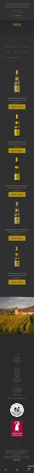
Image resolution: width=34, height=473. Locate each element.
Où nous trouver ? (17, 361)
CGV (27, 458)
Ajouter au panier (17, 107)
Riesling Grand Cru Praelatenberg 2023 (17, 186)
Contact (17, 362)
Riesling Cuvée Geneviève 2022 (17, 98)
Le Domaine (17, 357)
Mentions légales (16, 458)
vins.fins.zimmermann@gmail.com (17, 398)
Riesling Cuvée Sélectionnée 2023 (17, 142)
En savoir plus (17, 10)
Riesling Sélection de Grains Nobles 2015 (17, 229)
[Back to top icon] (17, 446)
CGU (23, 458)
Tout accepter (17, 15)
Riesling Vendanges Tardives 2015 (17, 273)
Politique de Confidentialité (21, 7)
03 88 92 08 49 (17, 395)
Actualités (17, 359)
